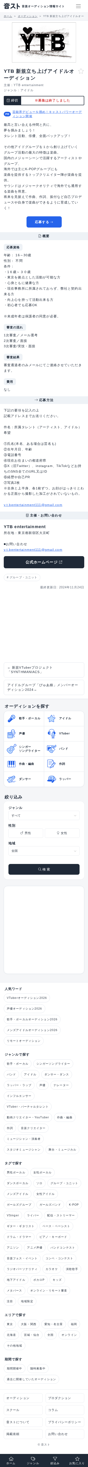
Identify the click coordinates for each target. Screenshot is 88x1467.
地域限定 (27, 1301)
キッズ (57, 1279)
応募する (42, 222)
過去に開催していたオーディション (31, 1379)
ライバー (33, 1215)
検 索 (46, 869)
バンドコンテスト (62, 1247)
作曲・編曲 (65, 1117)
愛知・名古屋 (53, 1324)
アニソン (13, 1247)
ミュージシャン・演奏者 (24, 1139)
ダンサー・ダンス (56, 1074)
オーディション (18, 1398)
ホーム (10, 1463)
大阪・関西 (28, 1324)
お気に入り (77, 1463)
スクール (12, 1410)
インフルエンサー (19, 1096)
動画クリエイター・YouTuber (28, 1117)
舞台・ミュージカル (62, 1149)
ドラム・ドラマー (19, 1237)
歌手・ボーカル (17, 1063)
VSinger (13, 1215)
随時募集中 (38, 1368)
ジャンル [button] (33, 1463)
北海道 (11, 1335)
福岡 (74, 1324)
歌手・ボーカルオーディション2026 (32, 1019)
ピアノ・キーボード (53, 1237)
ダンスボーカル (17, 1183)
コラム (53, 1410)
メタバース (14, 1290)
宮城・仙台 (31, 1335)
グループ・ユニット (23, 577)
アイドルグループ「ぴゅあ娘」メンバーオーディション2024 (42, 687)
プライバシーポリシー (64, 1422)
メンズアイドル (17, 1194)
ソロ (39, 1183)
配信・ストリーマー (61, 1215)
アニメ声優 (34, 1247)
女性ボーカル (42, 1172)
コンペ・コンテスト (59, 1258)
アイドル (27, 90)
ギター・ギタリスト (20, 1226)
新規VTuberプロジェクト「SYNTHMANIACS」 (30, 670)
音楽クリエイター (33, 1128)
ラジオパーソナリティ (22, 1269)
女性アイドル (45, 1194)
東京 (10, 1324)
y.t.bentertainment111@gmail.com (33, 505)
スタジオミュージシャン (24, 1149)
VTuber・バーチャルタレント (28, 1106)
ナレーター (61, 1085)
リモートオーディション (24, 1040)
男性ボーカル (16, 1172)
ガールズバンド (50, 1204)
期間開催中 (14, 1368)
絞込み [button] (55, 1463)
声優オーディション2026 (24, 1008)
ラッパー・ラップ (19, 1085)
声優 (42, 1085)
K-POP (74, 1204)
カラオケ (52, 1269)
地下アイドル (16, 1279)
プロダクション (59, 1398)
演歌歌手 (72, 1269)
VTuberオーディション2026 (27, 998)
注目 (10, 1301)
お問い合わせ (58, 1434)
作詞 (10, 1128)
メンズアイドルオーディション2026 (32, 1030)
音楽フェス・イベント (22, 1258)
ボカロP (39, 1279)
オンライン (69, 1335)
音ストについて (18, 1422)
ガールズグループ (19, 1204)
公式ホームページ (42, 562)
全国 (50, 1335)
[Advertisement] (44, 626)
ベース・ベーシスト (56, 1226)
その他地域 (14, 1345)
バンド (11, 1074)
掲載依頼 (12, 1434)
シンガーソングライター (53, 1063)
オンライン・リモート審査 (48, 1290)
